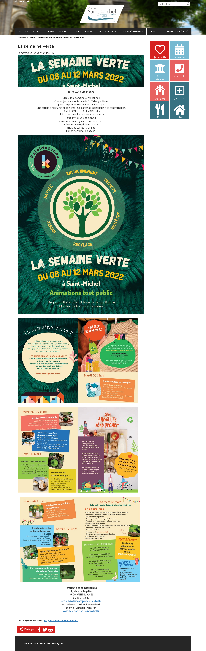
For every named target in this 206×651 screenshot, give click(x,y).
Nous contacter (179, 76)
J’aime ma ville (160, 57)
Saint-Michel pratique (57, 31)
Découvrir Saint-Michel (29, 31)
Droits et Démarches (159, 76)
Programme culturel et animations (53, 38)
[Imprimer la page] (50, 632)
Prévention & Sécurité (177, 31)
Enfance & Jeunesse (83, 31)
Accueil (21, 1)
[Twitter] (45, 632)
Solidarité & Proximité (132, 31)
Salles (179, 117)
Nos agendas (180, 57)
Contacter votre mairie (34, 643)
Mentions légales (55, 643)
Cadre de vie (155, 31)
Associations (160, 98)
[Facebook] (39, 632)
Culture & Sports (107, 31)
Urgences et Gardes (179, 98)
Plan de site (35, 1)
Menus (160, 117)
